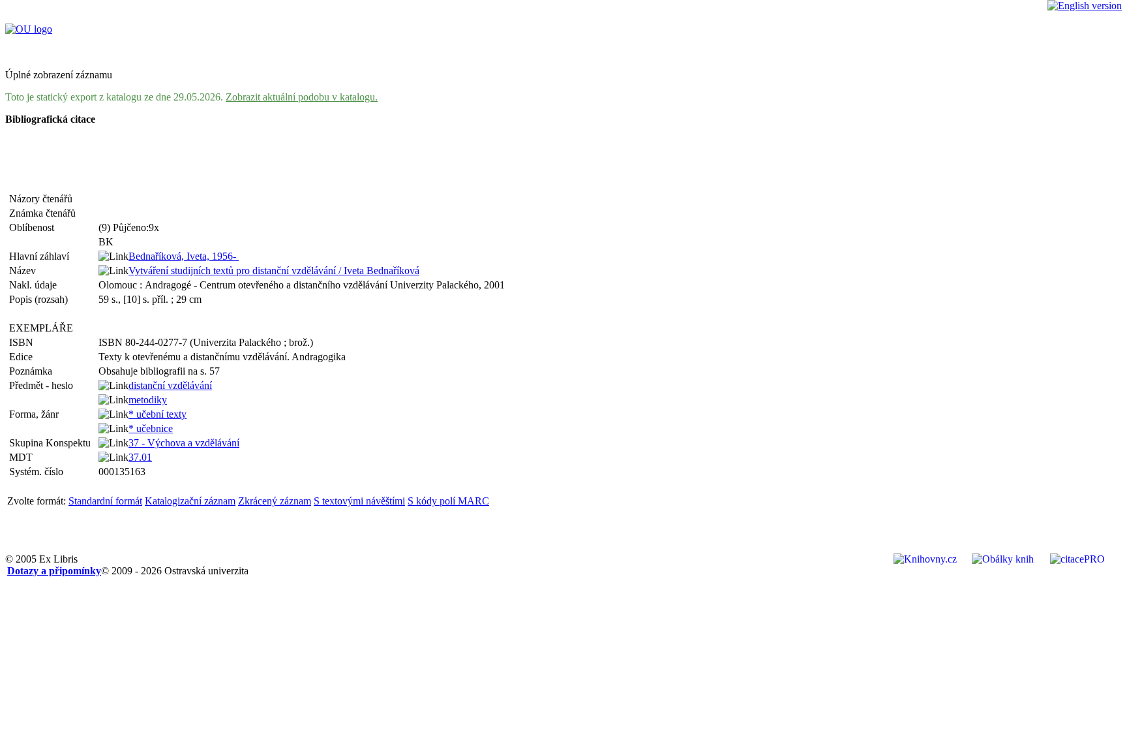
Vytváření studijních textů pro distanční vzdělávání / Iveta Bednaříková (273, 270)
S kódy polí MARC (448, 500)
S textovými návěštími (359, 500)
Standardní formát (105, 500)
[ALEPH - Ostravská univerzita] (28, 29)
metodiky (147, 399)
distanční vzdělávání (170, 385)
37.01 (140, 457)
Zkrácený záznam (274, 500)
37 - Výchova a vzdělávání (183, 442)
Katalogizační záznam (190, 500)
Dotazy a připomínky (54, 570)
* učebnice (150, 428)
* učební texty (157, 414)
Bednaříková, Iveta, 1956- (183, 256)
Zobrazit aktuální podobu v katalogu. (302, 96)
